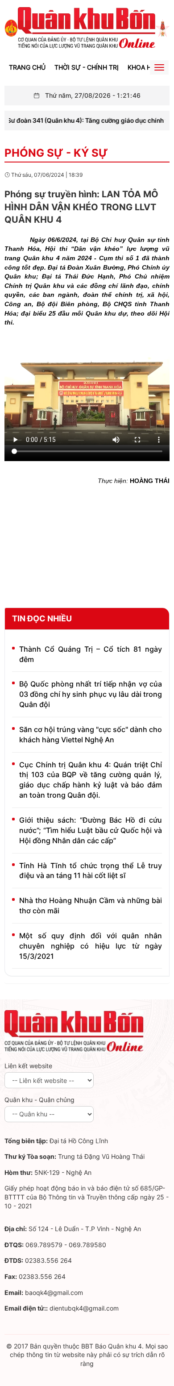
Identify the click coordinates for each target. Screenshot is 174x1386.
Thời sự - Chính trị (86, 67)
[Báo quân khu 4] (74, 1031)
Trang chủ (27, 67)
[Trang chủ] (11, 27)
